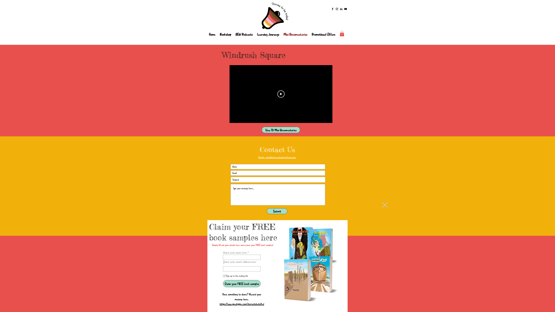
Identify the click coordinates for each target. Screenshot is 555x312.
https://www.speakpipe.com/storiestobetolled (242, 304)
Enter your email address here (239, 262)
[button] (384, 205)
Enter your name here (235, 252)
